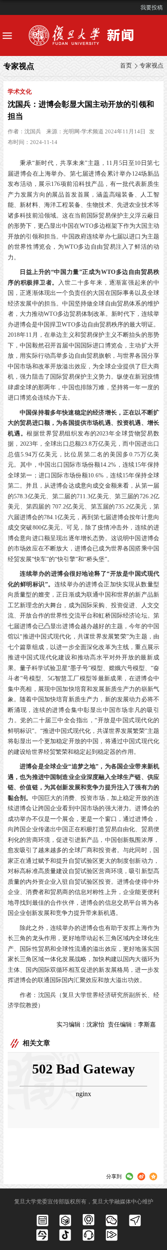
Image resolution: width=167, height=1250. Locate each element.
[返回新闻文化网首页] (83, 35)
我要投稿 (151, 7)
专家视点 (152, 65)
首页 (126, 65)
